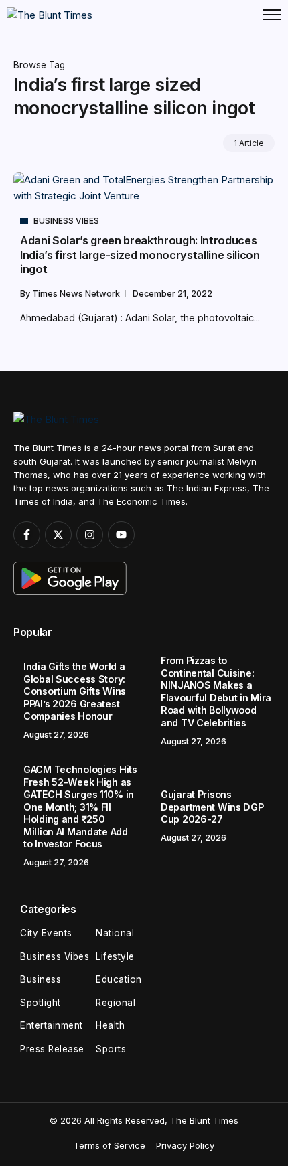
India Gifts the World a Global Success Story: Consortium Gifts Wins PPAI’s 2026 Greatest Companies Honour (74, 691)
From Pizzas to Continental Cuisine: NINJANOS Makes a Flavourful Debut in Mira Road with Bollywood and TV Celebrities (216, 691)
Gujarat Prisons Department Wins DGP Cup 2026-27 (212, 806)
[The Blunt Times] (49, 14)
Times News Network (77, 293)
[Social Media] (27, 535)
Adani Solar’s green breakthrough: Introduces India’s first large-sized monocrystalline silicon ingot (140, 255)
